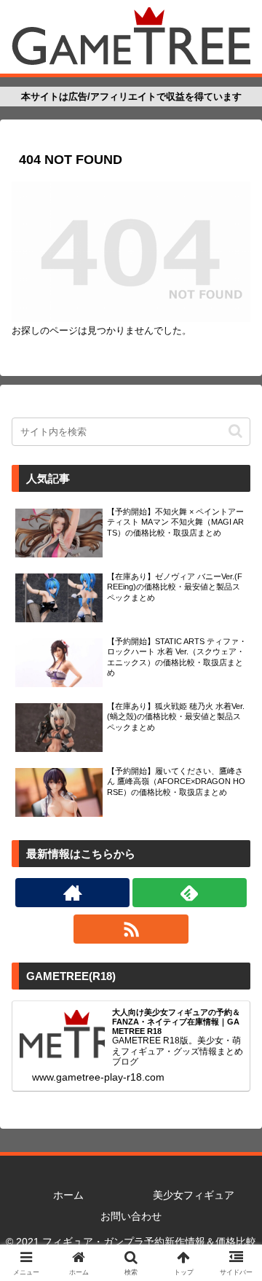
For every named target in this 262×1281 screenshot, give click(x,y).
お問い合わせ (131, 1216)
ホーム (68, 1195)
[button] (235, 431)
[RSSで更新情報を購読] (131, 929)
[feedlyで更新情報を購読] (189, 892)
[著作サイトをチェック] (72, 892)
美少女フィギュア (193, 1195)
